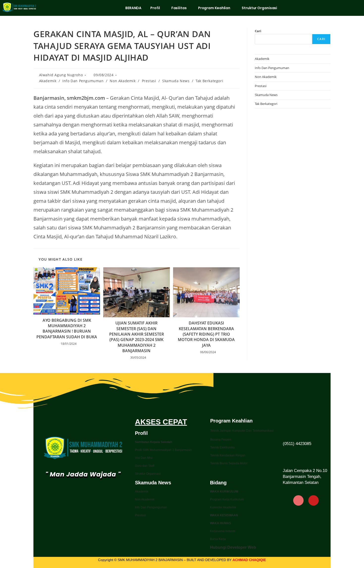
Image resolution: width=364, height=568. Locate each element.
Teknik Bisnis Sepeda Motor (229, 463)
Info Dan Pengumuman (83, 80)
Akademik (47, 80)
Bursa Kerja (218, 539)
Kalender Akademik (223, 507)
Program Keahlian (214, 7)
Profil (155, 7)
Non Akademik (122, 80)
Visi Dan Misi (144, 458)
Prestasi (149, 80)
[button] (156, 7)
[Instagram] (298, 500)
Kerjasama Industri (222, 531)
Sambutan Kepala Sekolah (153, 442)
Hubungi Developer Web (233, 547)
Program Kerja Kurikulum (227, 499)
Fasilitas (179, 7)
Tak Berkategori (209, 80)
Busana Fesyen (220, 439)
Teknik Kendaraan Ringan (227, 455)
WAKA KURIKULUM (224, 491)
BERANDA (133, 7)
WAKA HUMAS (220, 523)
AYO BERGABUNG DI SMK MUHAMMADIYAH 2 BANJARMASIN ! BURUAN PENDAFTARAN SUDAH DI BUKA (66, 329)
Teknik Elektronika (222, 447)
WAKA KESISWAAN (224, 515)
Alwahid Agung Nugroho (61, 75)
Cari (258, 31)
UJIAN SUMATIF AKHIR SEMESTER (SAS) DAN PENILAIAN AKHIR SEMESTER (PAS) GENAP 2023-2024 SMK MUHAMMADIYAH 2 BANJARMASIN (136, 336)
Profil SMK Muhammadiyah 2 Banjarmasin (163, 450)
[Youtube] (313, 500)
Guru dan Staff (144, 466)
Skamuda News (175, 80)
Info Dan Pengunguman (151, 507)
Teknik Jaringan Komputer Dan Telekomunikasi (242, 430)
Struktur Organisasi (259, 7)
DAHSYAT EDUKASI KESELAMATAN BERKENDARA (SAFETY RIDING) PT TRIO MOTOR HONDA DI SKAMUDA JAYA (206, 334)
